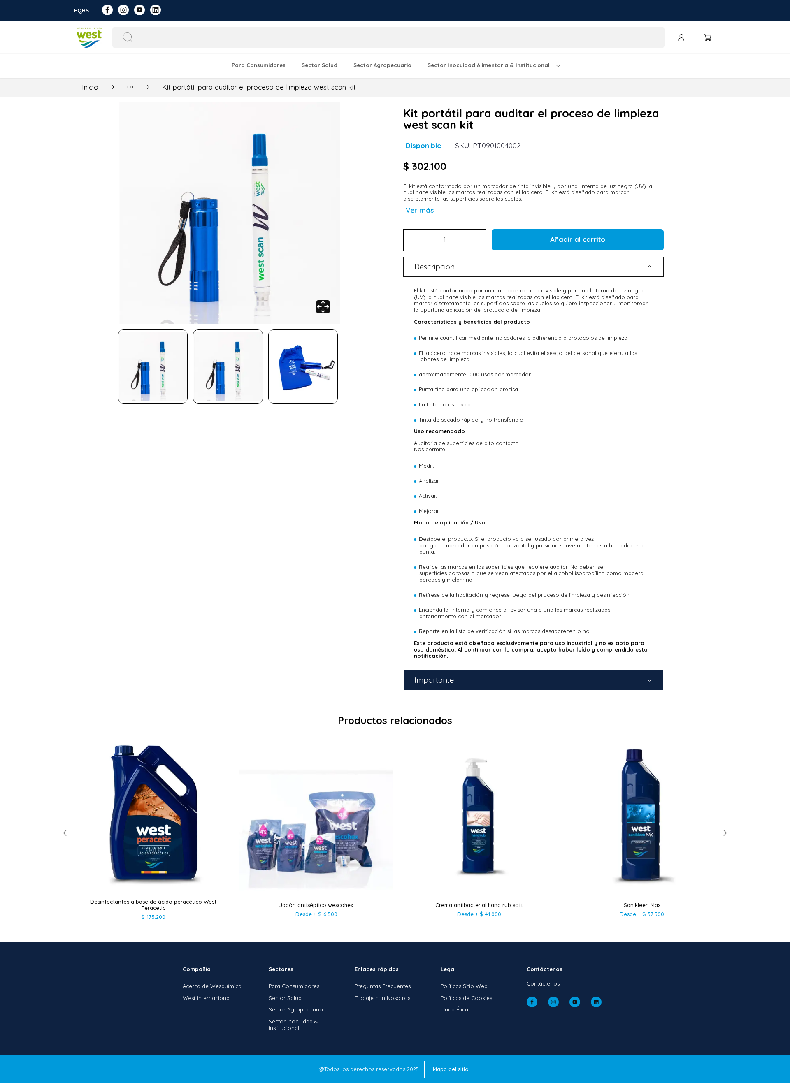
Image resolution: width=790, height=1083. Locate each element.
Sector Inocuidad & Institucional (293, 1024)
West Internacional (207, 998)
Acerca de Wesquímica (212, 986)
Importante (434, 680)
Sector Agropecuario (296, 1009)
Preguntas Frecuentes (383, 986)
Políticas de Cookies (466, 998)
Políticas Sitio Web (464, 986)
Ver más (420, 210)
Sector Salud (285, 998)
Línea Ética (454, 1009)
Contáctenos (543, 983)
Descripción (434, 266)
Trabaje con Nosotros (382, 998)
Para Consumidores (294, 986)
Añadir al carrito (577, 239)
